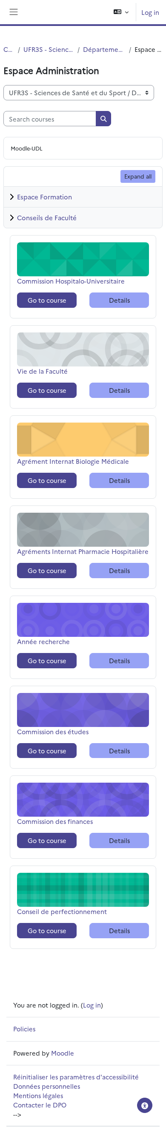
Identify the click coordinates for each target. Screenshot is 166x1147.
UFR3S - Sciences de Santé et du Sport (48, 49)
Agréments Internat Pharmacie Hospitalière (83, 551)
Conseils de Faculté (47, 217)
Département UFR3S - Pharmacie (104, 49)
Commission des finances (55, 821)
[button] (121, 12)
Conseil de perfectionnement (62, 911)
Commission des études (53, 731)
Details (119, 299)
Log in (150, 12)
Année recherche (43, 641)
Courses (8, 49)
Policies (24, 1028)
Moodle (62, 1052)
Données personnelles (46, 1086)
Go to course (47, 299)
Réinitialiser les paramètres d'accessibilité (76, 1076)
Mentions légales (38, 1095)
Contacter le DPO (39, 1104)
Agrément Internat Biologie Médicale (73, 461)
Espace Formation (44, 196)
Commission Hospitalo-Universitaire (71, 280)
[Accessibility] (144, 1105)
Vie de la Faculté (42, 370)
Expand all (138, 176)
